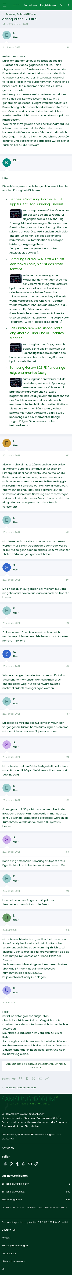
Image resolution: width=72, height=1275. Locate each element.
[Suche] (67, 5)
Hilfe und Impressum (13, 1261)
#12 (67, 930)
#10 (67, 851)
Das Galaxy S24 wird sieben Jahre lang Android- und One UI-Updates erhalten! (36, 333)
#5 (68, 623)
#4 (68, 579)
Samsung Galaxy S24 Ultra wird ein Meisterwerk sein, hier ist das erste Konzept (36, 264)
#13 (67, 1002)
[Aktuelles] (60, 5)
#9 (68, 800)
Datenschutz (9, 1253)
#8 (68, 757)
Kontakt (6, 1237)
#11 (68, 891)
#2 (68, 455)
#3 (68, 532)
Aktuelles (8, 1148)
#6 (68, 666)
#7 (68, 713)
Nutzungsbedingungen (15, 1245)
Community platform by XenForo (35, 1222)
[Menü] (4, 5)
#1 (68, 47)
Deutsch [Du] (9, 1229)
